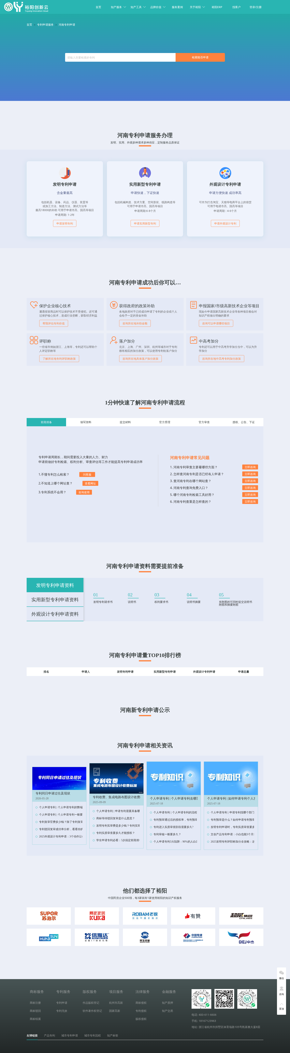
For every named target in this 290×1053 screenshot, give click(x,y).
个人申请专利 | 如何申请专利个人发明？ (235, 798)
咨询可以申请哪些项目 (216, 323)
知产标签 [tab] (112, 1035)
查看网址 (90, 483)
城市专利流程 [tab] (92, 1035)
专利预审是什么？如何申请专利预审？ (234, 819)
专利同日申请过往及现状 (53, 793)
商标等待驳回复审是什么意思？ (115, 818)
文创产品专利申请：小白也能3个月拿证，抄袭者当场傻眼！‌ (247, 834)
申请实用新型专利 (145, 223)
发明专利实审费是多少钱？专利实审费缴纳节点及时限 (129, 825)
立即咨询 (250, 467)
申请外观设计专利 (225, 223)
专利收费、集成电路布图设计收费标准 (119, 797)
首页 (98, 7)
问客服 (87, 474)
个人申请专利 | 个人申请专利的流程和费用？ (180, 812)
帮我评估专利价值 (54, 323)
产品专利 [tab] (49, 1035)
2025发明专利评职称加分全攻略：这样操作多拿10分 (242, 841)
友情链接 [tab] (32, 1035)
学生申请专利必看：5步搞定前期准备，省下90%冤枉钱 (130, 840)
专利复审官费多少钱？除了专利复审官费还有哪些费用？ (73, 821)
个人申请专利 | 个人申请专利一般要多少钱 (65, 814)
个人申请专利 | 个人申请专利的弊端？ (62, 807)
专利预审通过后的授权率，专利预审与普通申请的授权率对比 (190, 819)
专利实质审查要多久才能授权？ (115, 832)
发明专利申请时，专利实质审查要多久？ (235, 827)
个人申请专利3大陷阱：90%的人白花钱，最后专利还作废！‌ (189, 841)
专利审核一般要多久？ (167, 834)
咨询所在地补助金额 (135, 323)
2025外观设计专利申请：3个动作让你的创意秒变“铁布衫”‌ (74, 836)
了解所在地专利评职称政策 (59, 358)
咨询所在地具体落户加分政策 (140, 358)
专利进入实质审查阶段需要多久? (173, 827)
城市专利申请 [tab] (69, 1035)
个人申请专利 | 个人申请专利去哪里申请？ (179, 798)
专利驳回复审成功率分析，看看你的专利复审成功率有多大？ (76, 829)
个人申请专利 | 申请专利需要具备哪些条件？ (123, 811)
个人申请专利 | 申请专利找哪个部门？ (234, 812)
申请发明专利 (64, 223)
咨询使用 (84, 492)
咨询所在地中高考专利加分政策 (221, 358)
